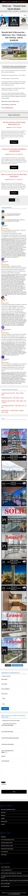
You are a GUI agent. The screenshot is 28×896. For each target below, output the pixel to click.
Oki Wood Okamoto (6, 329)
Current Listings (4, 851)
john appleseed (5, 359)
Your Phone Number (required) (10, 738)
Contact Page (4, 854)
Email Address (5, 689)
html (3, 698)
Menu (25, 15)
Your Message (5, 761)
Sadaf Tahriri (4, 225)
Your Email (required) (7, 744)
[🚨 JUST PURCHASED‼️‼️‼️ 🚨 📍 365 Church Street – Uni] (14, 441)
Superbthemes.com (16, 893)
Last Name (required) (7, 731)
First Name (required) (7, 725)
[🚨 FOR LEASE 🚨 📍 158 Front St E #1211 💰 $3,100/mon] (14, 572)
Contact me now (15, 101)
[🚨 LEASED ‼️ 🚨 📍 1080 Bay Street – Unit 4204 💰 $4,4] (14, 624)
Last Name (4, 684)
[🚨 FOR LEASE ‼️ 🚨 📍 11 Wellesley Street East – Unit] (14, 467)
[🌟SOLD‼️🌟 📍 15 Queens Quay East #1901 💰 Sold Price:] (14, 520)
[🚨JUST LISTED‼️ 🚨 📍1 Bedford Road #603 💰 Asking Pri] (14, 598)
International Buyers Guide (6, 842)
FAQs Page (3, 836)
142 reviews (16, 215)
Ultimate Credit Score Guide (7, 845)
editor (20, 127)
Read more (14, 142)
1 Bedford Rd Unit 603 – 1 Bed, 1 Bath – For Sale (12, 397)
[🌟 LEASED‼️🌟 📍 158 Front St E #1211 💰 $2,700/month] (14, 546)
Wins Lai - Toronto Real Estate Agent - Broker (12, 219)
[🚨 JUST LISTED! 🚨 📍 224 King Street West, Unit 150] (14, 493)
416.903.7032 (9, 1)
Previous (12, 199)
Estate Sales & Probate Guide (7, 848)
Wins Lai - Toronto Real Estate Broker (10, 214)
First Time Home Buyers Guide (7, 839)
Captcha (3, 784)
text (3, 704)
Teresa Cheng (4, 261)
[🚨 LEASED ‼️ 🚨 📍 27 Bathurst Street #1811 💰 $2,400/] (14, 650)
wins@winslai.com (22, 1)
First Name (4, 679)
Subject (3, 756)
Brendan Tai (4, 299)
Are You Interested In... (7, 750)
